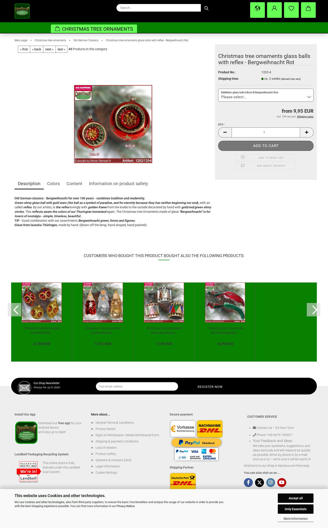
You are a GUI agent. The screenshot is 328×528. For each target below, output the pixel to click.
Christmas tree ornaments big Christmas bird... (225, 330)
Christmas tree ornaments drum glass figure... (164, 330)
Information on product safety (118, 183)
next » (49, 49)
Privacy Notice (125, 506)
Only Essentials (296, 509)
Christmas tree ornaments (97, 29)
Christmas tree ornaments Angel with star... (103, 330)
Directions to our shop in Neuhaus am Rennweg (276, 465)
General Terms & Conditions (114, 422)
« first (24, 49)
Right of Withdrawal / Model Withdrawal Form (127, 435)
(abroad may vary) (291, 79)
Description (29, 183)
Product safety (105, 454)
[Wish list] (291, 10)
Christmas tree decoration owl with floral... (42, 330)
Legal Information (107, 466)
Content (74, 183)
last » (61, 49)
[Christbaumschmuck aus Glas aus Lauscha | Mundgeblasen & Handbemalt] (25, 11)
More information (296, 518)
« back (36, 49)
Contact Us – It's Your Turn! (275, 428)
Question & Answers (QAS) (113, 460)
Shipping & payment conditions (116, 441)
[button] (257, 10)
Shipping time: (228, 78)
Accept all (296, 498)
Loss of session (106, 447)
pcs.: (221, 124)
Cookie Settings (106, 472)
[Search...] (206, 8)
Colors (53, 183)
